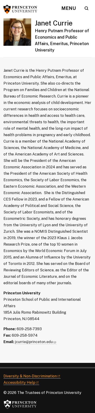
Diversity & (30, 376)
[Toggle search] (86, 8)
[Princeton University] (21, 9)
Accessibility (19, 382)
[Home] (19, 37)
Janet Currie (54, 23)
